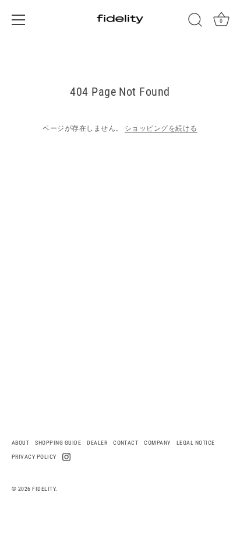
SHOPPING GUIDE (58, 442)
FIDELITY (43, 489)
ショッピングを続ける (161, 128)
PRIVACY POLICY (34, 456)
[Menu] (18, 20)
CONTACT (125, 442)
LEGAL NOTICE (196, 442)
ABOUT (20, 442)
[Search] (195, 21)
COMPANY (157, 442)
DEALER (97, 442)
